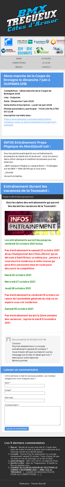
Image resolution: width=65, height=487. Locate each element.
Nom (7, 382)
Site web (9, 397)
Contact (46, 67)
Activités (46, 59)
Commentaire (12, 405)
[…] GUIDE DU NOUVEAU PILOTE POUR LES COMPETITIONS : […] (33, 473)
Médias (19, 67)
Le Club (46, 63)
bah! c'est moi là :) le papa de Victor (42, 461)
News (19, 59)
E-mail (8, 390)
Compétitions (19, 63)
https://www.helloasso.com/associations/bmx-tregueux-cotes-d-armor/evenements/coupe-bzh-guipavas (30, 122)
